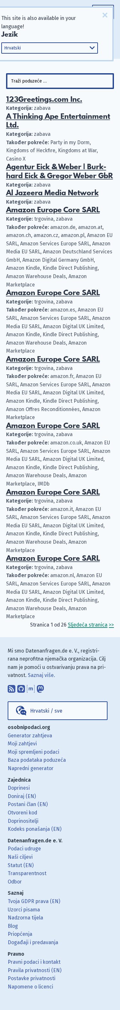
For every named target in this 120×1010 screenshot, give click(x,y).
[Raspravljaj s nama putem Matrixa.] (31, 687)
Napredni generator (30, 768)
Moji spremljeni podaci (33, 752)
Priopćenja (20, 934)
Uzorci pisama (24, 910)
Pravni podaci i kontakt (34, 962)
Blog (13, 926)
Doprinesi (19, 788)
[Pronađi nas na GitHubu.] (21, 687)
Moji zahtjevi (22, 744)
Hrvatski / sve (46, 711)
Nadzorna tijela (25, 918)
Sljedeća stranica (88, 625)
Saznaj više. (41, 675)
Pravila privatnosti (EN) (34, 970)
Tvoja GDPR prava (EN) (34, 901)
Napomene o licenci (30, 987)
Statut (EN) (21, 865)
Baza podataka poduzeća (37, 760)
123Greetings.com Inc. (44, 99)
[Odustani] (105, 15)
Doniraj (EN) (22, 796)
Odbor (15, 882)
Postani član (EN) (28, 804)
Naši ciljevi (20, 857)
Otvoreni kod (22, 813)
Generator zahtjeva (30, 736)
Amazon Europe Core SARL (53, 210)
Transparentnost (27, 873)
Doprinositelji (23, 821)
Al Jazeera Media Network (52, 193)
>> (111, 625)
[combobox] (60, 81)
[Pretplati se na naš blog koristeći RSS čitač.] (11, 687)
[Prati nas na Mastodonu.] (40, 687)
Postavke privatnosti (31, 978)
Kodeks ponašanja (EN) (34, 829)
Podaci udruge (24, 849)
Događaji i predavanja (33, 942)
